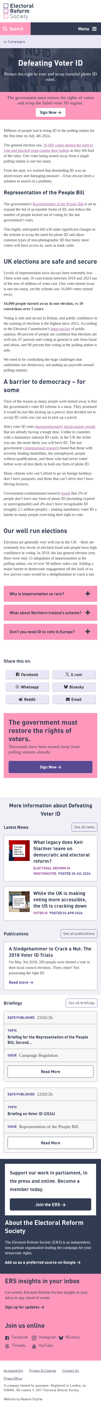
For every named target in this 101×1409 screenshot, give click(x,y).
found (65, 493)
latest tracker (60, 329)
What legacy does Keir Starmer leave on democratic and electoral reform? (61, 851)
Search (16, 28)
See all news (84, 827)
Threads (19, 1345)
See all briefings (81, 1003)
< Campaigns (14, 41)
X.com (76, 674)
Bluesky (76, 687)
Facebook (29, 674)
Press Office (13, 1378)
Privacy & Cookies (42, 1370)
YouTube (46, 1345)
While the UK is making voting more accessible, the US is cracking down (60, 899)
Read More (50, 1071)
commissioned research (41, 448)
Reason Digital (31, 1399)
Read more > (21, 982)
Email (76, 699)
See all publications (79, 933)
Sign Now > (50, 112)
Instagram (48, 1337)
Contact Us (70, 1370)
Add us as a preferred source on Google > (43, 1262)
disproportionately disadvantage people (65, 427)
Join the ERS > (50, 1204)
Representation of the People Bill (58, 204)
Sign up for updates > (24, 1307)
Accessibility (13, 1370)
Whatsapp (29, 687)
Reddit (29, 699)
